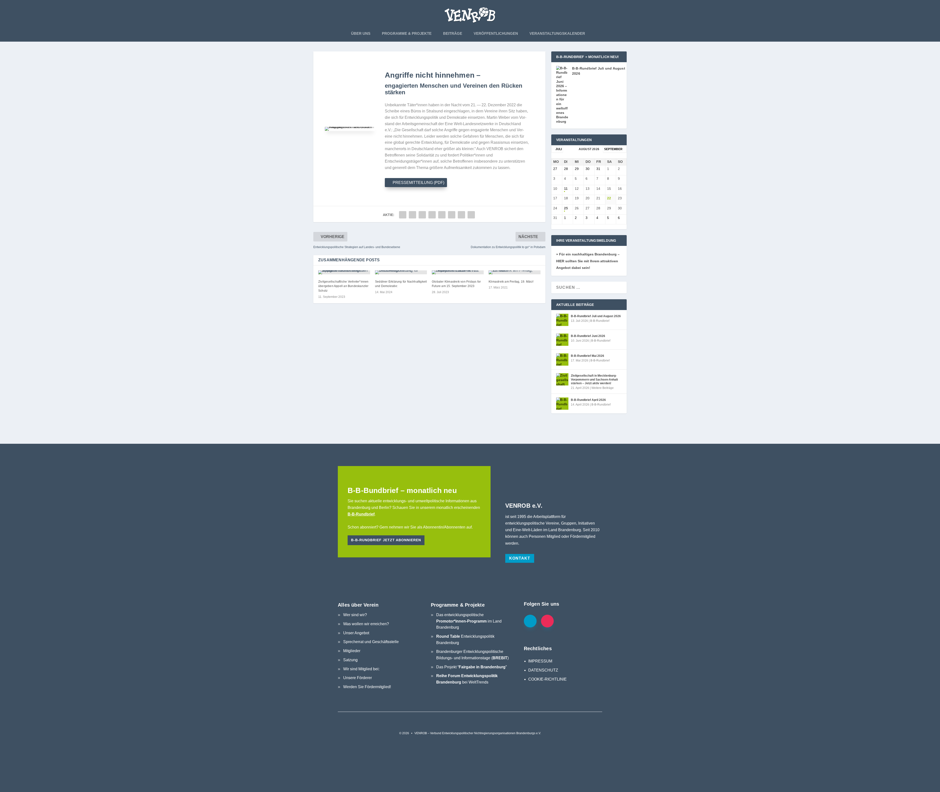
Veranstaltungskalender (557, 33)
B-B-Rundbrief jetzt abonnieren (386, 540)
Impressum (540, 661)
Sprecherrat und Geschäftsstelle (371, 642)
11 (566, 189)
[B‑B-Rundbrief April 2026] (562, 403)
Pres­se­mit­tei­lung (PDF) (418, 182)
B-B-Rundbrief (599, 321)
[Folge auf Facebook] (530, 621)
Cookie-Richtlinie (547, 679)
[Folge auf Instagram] (547, 621)
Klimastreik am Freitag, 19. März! (511, 281)
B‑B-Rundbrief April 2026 (588, 400)
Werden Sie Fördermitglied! (367, 687)
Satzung (350, 660)
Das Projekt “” (471, 667)
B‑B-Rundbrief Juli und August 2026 (596, 316)
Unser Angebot (356, 633)
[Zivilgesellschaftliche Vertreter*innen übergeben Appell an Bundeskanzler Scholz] (344, 272)
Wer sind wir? (355, 615)
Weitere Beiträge (602, 388)
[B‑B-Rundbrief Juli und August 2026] (562, 320)
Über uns (360, 33)
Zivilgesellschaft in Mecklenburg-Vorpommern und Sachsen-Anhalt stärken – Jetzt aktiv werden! (594, 379)
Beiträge (452, 33)
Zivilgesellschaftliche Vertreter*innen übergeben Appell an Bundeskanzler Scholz (343, 286)
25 (566, 208)
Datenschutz (543, 670)
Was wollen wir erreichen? (366, 624)
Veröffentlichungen (496, 33)
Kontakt (519, 558)
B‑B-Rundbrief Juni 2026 (588, 336)
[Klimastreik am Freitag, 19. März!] (514, 272)
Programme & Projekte (407, 33)
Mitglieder (351, 651)
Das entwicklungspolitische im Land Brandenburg (469, 621)
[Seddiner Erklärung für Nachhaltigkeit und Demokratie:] (401, 272)
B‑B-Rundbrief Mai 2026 (587, 356)
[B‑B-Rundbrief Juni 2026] (562, 340)
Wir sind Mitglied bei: (361, 669)
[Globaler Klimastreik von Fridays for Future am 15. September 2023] (458, 272)
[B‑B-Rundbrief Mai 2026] (562, 359)
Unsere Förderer (357, 678)
